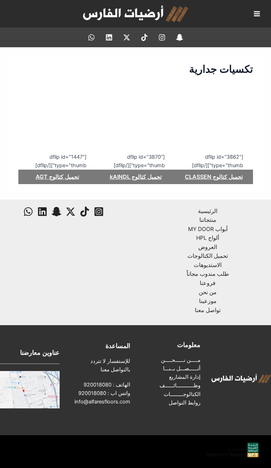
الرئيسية (207, 211)
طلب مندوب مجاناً (208, 274)
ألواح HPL (207, 238)
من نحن (208, 292)
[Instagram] (161, 37)
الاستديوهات (208, 265)
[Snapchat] (56, 212)
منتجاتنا (207, 220)
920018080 (98, 385)
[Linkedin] (109, 37)
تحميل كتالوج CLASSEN (214, 176)
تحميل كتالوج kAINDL (136, 176)
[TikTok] (144, 37)
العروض (207, 247)
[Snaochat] (179, 37)
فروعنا (208, 283)
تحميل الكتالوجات (207, 256)
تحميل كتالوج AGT (57, 176)
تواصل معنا (208, 310)
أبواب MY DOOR (208, 229)
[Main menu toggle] (257, 14)
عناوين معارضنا (40, 352)
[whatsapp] (91, 37)
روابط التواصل (184, 403)
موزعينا (208, 301)
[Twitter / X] (126, 37)
